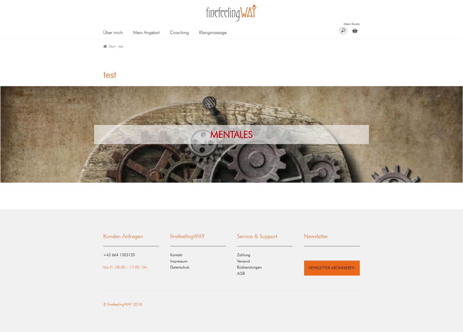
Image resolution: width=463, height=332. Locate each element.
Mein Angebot (146, 32)
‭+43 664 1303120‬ (119, 255)
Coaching (179, 32)
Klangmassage (212, 32)
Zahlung (243, 255)
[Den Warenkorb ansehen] (353, 30)
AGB (241, 273)
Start (112, 46)
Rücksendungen (249, 267)
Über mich (113, 32)
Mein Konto (352, 24)
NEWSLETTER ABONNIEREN (331, 268)
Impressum (179, 261)
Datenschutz (179, 267)
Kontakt (176, 255)
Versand (243, 261)
